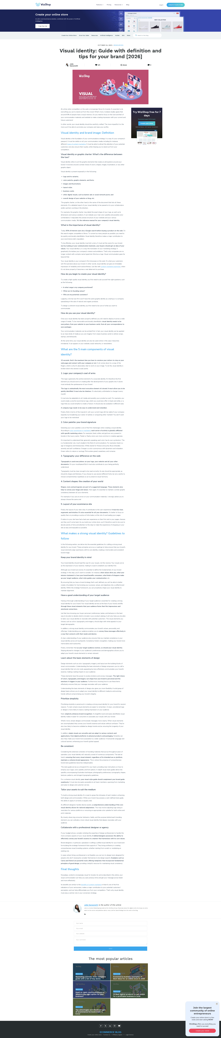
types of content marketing (76, 144)
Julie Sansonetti (91, 905)
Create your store (176, 5)
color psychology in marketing (80, 431)
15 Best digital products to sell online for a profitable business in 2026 (129, 995)
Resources (118, 45)
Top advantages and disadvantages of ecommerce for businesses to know (90, 1012)
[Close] (216, 1003)
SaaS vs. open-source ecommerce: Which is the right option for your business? (90, 994)
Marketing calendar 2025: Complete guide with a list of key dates (91, 978)
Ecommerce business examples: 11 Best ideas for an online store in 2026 (129, 978)
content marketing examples (111, 267)
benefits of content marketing (91, 885)
